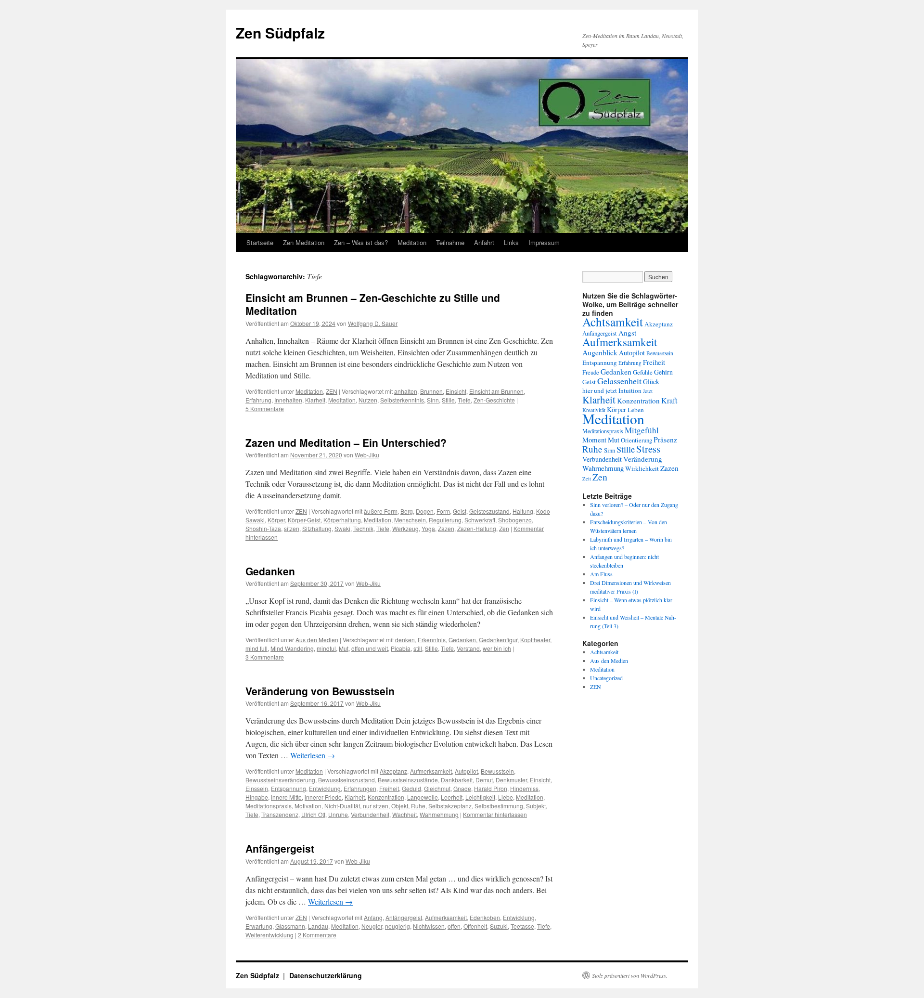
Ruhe (418, 806)
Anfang (373, 917)
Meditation (412, 242)
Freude (590, 372)
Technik (363, 528)
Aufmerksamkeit (431, 771)
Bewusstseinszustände (408, 780)
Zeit (586, 478)
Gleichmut (437, 788)
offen (454, 926)
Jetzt (648, 391)
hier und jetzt (599, 390)
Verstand (468, 648)
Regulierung (445, 520)
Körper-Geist (304, 520)
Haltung (523, 511)
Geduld (411, 788)
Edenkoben (485, 917)
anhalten (405, 391)
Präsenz (665, 439)
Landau (318, 926)
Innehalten (288, 400)
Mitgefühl (642, 430)
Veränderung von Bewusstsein (320, 691)
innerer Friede (323, 797)
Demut (484, 780)
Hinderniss (524, 788)
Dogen (425, 511)
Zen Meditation (303, 242)
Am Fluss (601, 574)
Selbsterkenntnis (402, 400)
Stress (648, 448)
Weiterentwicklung (269, 935)
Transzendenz (279, 814)
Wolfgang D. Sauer (373, 323)
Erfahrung (258, 400)
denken (405, 639)
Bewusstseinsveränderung (280, 780)
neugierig (397, 926)
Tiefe (464, 400)
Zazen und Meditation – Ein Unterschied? (346, 442)
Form (443, 511)
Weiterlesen (312, 755)
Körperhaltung (342, 520)
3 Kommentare (264, 657)
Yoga (428, 528)
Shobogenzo (515, 520)
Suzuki (499, 926)
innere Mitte (286, 797)
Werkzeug (405, 528)
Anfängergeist (279, 848)
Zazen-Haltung (476, 528)
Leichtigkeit (480, 797)
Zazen (446, 528)
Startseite (259, 242)
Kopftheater (535, 639)
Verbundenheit (370, 814)
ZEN (331, 391)
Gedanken (270, 571)
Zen (504, 528)
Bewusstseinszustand (346, 780)
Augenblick (599, 352)
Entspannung (288, 788)
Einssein (256, 788)
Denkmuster (511, 780)
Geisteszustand (489, 511)
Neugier (371, 926)
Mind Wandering (292, 648)
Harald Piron (490, 788)
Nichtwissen (429, 926)
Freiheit (389, 788)
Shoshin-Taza (263, 528)
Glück (651, 381)
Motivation (308, 806)
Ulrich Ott (313, 814)
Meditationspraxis (268, 806)
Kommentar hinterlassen (495, 814)
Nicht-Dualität (342, 806)
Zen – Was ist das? (361, 242)
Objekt (399, 806)
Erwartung (258, 926)
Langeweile (422, 797)
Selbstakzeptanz (450, 806)
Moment (594, 439)
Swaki (342, 528)
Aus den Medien (316, 639)
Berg (406, 511)
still (417, 648)
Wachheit (404, 814)
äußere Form (381, 511)
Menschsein (410, 520)
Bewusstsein (497, 771)
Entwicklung (325, 788)
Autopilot (466, 771)
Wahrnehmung (439, 814)
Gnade (462, 788)
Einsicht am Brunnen (496, 391)
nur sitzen (375, 806)
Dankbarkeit (457, 780)
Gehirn (663, 371)
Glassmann (290, 926)
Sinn (433, 400)
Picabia (401, 648)
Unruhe (338, 814)
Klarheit (315, 400)
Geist (459, 511)
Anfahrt (484, 242)
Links (511, 242)
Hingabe (256, 797)
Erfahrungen (360, 788)
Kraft (669, 400)
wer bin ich (497, 648)
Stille (448, 400)
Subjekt (536, 806)
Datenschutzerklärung (325, 975)
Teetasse (522, 926)
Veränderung (642, 459)
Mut (343, 648)
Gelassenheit (619, 381)
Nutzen (368, 400)
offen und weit (369, 648)
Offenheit (475, 926)
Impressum (544, 242)
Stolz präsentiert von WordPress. (629, 975)
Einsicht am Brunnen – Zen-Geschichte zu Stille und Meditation (372, 304)
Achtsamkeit (612, 321)
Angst (627, 332)
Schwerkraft (479, 520)
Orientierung (636, 440)
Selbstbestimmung (499, 806)
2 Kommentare (317, 935)
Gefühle (643, 372)
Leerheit (451, 797)
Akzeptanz (393, 771)
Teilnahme (450, 242)
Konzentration (386, 797)
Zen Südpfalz (280, 32)
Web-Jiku (367, 455)
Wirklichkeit (642, 468)
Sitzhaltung (317, 528)
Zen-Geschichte (494, 400)
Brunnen (431, 391)
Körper (276, 520)
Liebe (505, 797)
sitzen (291, 528)
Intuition (630, 390)
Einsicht (456, 391)
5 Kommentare (264, 408)
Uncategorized (606, 678)
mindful (326, 648)
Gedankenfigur (498, 639)
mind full (256, 648)
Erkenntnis (432, 639)
